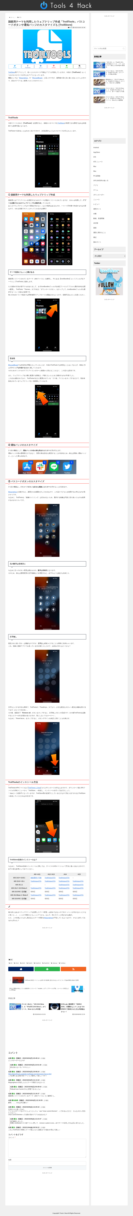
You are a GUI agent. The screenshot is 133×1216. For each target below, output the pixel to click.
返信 (43, 1058)
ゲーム (95, 190)
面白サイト (97, 242)
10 (71, 27)
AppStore (96, 152)
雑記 (94, 237)
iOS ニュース (98, 161)
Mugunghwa (23, 78)
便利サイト (97, 209)
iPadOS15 (46, 963)
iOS (11, 959)
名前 (9, 1160)
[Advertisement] (47, 97)
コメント (11, 1137)
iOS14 (17, 963)
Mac (94, 166)
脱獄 (94, 228)
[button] (123, 48)
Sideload (54, 963)
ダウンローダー (98, 195)
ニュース (96, 199)
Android (96, 147)
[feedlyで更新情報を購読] (47, 969)
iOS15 (23, 963)
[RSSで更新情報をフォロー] (73, 969)
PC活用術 (96, 176)
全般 (94, 213)
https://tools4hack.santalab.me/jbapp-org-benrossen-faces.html (29, 1074)
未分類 (95, 223)
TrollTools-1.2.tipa (34, 788)
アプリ (95, 185)
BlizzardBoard (37, 78)
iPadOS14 (38, 963)
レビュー (96, 204)
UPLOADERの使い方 (100, 180)
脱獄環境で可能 (36, 878)
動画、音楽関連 (98, 218)
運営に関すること (99, 232)
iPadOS (30, 963)
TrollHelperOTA (50, 878)
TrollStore (11, 72)
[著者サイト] (21, 969)
